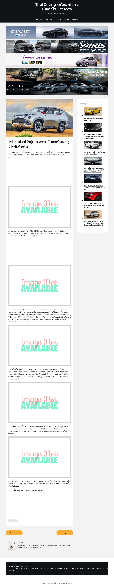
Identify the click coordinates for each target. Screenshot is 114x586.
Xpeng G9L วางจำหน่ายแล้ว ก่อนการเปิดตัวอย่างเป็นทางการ (94, 153)
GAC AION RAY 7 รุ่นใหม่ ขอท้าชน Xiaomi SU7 (94, 119)
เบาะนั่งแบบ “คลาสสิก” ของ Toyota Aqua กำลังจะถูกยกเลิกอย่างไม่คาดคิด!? (94, 136)
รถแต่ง (66, 19)
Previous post (14, 533)
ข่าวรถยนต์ (48, 19)
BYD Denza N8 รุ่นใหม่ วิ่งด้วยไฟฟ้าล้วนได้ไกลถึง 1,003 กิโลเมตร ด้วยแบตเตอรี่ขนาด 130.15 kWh (94, 223)
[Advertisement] (39, 172)
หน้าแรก (39, 19)
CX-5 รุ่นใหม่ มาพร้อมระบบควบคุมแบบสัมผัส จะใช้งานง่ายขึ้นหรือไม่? (94, 205)
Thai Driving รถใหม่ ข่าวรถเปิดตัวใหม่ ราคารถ (57, 6)
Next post (65, 533)
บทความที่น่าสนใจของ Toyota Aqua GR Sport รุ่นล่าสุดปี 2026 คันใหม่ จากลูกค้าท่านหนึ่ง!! (94, 170)
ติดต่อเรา (75, 19)
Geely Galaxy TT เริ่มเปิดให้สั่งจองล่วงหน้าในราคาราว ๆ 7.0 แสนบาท (94, 188)
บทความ (58, 19)
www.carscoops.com (36, 490)
